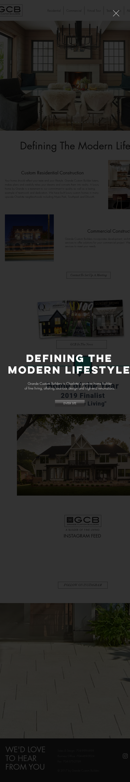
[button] (116, 13)
